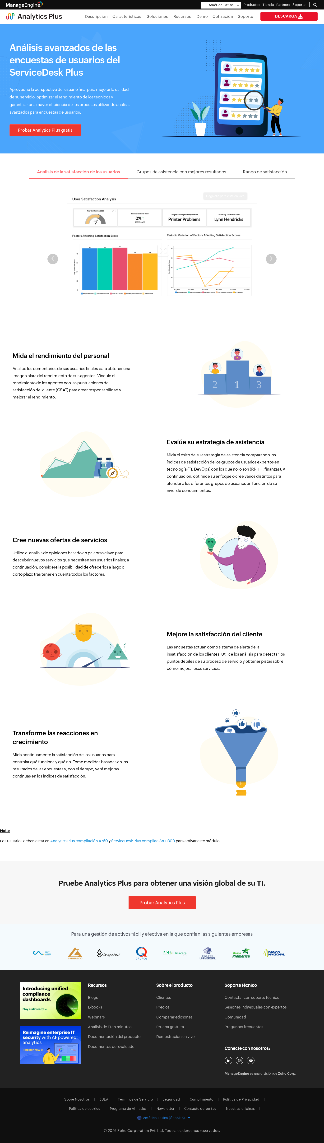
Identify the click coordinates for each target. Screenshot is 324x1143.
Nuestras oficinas (240, 1108)
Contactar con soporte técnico (252, 997)
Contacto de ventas (200, 1108)
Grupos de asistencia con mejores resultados (181, 171)
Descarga (286, 16)
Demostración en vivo (175, 1036)
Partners (283, 5)
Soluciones (158, 16)
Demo (202, 16)
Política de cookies (84, 1108)
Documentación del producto (114, 1036)
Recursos (183, 16)
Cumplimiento (201, 1099)
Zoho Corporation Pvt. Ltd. (140, 1131)
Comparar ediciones (174, 1017)
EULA (103, 1099)
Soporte (245, 16)
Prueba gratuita (170, 1027)
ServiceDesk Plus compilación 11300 (143, 841)
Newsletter (166, 1108)
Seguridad (171, 1099)
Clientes (163, 997)
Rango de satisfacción (265, 171)
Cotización (223, 16)
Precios (163, 1007)
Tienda (268, 5)
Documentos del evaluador (112, 1046)
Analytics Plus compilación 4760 (79, 841)
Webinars (96, 1017)
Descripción (96, 16)
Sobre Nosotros (77, 1099)
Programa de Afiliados (128, 1108)
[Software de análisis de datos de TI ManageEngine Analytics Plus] (34, 16)
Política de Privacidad (241, 1099)
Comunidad (235, 1017)
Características (127, 16)
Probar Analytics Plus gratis (45, 130)
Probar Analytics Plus (162, 902)
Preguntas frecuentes (244, 1027)
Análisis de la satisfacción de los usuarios (78, 171)
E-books (95, 1007)
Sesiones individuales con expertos (256, 1007)
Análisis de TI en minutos (110, 1027)
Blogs (93, 997)
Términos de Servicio (135, 1099)
